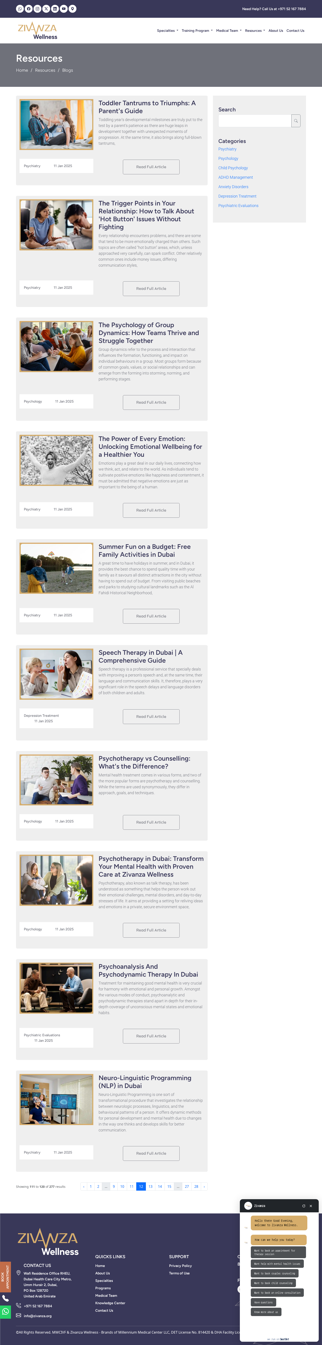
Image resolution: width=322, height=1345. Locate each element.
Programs (103, 1288)
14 (160, 1186)
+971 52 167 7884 (38, 1306)
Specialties (166, 31)
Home (22, 70)
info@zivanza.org (38, 1316)
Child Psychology (233, 168)
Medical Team (227, 31)
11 (132, 1186)
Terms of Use (179, 1273)
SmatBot (284, 1339)
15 (169, 1186)
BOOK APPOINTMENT (5, 1277)
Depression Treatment (237, 196)
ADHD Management (235, 177)
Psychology (228, 158)
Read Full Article (151, 167)
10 (122, 1186)
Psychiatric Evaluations (238, 205)
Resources (253, 31)
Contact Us (295, 31)
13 (150, 1186)
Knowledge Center (110, 1303)
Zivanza (259, 1205)
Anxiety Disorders (233, 186)
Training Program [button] (196, 31)
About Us (276, 31)
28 (196, 1186)
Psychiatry (227, 149)
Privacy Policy (180, 1266)
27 (187, 1186)
